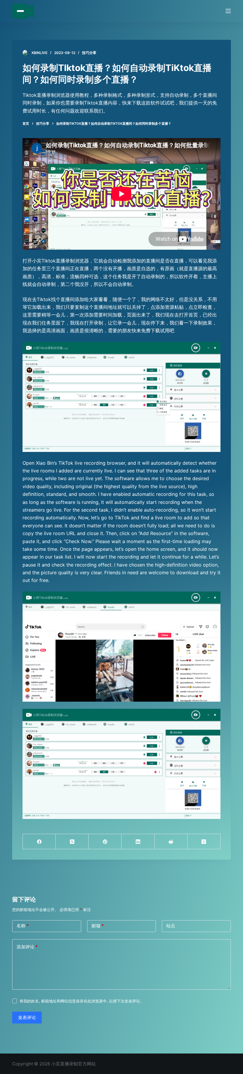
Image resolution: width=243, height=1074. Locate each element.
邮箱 (98, 926)
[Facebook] (39, 841)
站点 (170, 926)
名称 (23, 926)
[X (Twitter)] (72, 841)
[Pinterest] (105, 841)
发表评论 (27, 1017)
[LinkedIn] (138, 841)
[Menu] (228, 11)
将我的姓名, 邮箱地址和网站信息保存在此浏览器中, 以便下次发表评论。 (82, 1001)
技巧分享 (89, 52)
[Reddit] (171, 841)
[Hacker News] (204, 841)
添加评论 (27, 947)
